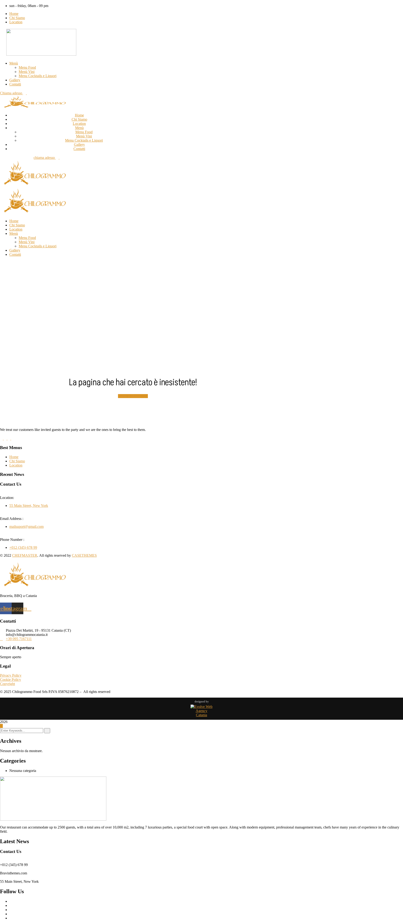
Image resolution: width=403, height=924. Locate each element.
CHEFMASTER (24, 555)
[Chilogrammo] (35, 185)
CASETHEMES (84, 555)
